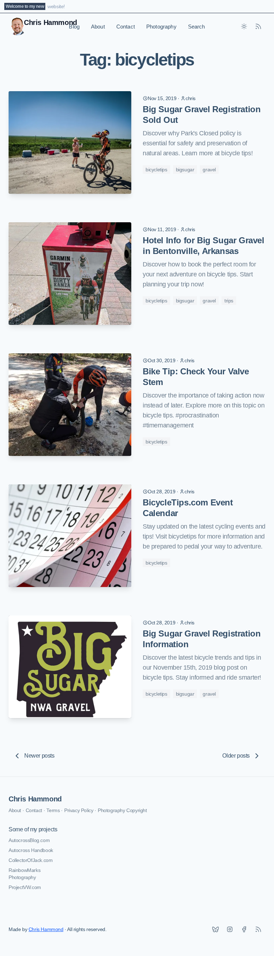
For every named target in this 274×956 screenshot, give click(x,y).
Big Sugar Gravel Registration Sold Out (201, 114)
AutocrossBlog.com (29, 840)
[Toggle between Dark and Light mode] (244, 26)
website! (56, 6)
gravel (209, 169)
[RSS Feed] (258, 26)
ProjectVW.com (25, 887)
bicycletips (156, 169)
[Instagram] (230, 929)
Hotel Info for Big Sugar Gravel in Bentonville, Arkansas (203, 245)
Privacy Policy (78, 810)
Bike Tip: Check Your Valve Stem (196, 377)
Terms (53, 810)
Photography (161, 27)
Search (196, 27)
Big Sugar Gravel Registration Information (201, 639)
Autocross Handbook (31, 850)
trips (228, 300)
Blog (74, 27)
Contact (125, 27)
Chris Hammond (35, 799)
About (98, 27)
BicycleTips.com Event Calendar (188, 508)
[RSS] (258, 929)
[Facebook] (244, 929)
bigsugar (185, 169)
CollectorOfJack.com (30, 860)
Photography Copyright (122, 810)
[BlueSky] (215, 929)
